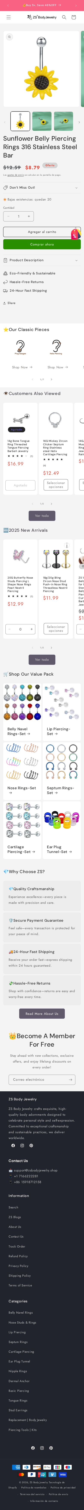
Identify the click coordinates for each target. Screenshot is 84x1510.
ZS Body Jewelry (39, 1482)
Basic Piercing (19, 1391)
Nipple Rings (18, 1371)
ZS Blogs (15, 1217)
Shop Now (20, 367)
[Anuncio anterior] (8, 5)
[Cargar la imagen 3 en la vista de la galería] (63, 121)
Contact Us (16, 1236)
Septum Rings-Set (60, 790)
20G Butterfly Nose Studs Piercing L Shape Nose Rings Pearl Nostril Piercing (20, 584)
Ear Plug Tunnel (19, 1361)
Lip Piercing (17, 1332)
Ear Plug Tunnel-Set (57, 849)
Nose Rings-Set (22, 788)
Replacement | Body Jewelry (28, 1420)
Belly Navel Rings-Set (18, 731)
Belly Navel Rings (21, 1312)
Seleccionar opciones (56, 485)
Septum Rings (18, 1342)
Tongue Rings (18, 1400)
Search (13, 1207)
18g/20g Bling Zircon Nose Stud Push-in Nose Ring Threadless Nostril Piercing (55, 584)
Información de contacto (44, 1501)
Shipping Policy (20, 1275)
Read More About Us (42, 1013)
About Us (15, 1227)
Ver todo (42, 515)
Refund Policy (18, 1256)
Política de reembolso (34, 1487)
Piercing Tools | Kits (23, 1430)
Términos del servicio (32, 1494)
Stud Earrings (18, 1410)
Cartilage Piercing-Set (19, 849)
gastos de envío (16, 175)
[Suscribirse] (70, 1080)
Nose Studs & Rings (22, 1322)
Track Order (17, 1246)
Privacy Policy (18, 1266)
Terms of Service (20, 1285)
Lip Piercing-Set (58, 731)
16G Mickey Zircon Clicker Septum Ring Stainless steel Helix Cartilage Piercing (55, 447)
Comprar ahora (42, 244)
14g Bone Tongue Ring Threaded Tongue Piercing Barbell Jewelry (19, 446)
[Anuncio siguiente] (76, 5)
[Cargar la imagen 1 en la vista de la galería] (20, 121)
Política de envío (58, 1494)
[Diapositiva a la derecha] (79, 122)
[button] (8, 17)
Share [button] (12, 303)
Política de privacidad (63, 1487)
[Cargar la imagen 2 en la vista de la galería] (41, 121)
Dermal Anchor (19, 1381)
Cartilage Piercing (21, 1351)
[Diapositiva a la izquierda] (4, 122)
